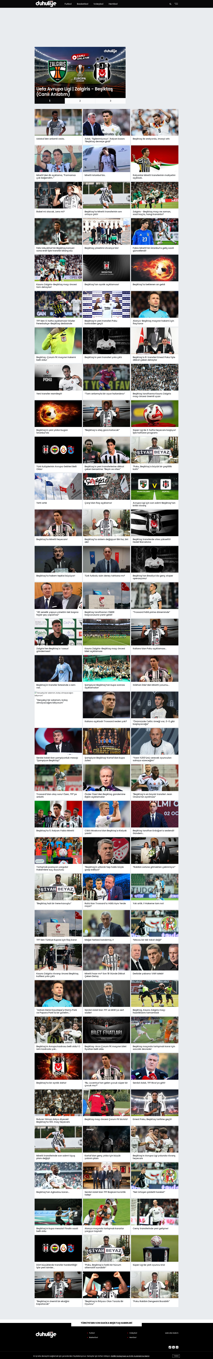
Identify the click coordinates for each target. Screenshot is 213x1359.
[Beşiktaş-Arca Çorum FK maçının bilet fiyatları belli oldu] (106, 1030)
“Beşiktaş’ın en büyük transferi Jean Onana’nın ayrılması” (152, 795)
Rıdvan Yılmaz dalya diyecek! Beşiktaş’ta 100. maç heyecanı (53, 1120)
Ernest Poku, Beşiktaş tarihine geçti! (152, 1119)
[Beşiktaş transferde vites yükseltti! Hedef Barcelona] (154, 523)
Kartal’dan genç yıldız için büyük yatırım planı (103, 1157)
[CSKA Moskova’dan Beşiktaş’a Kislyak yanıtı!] (106, 814)
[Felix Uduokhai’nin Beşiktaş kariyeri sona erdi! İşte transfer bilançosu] (58, 231)
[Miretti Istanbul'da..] (106, 158)
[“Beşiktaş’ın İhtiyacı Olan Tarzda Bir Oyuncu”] (106, 1285)
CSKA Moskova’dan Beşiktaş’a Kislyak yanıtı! (106, 832)
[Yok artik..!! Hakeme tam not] (154, 887)
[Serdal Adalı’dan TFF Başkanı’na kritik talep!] (106, 1175)
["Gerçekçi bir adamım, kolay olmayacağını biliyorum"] (58, 694)
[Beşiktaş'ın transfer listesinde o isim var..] (58, 668)
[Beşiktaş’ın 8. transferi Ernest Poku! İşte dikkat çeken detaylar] (154, 340)
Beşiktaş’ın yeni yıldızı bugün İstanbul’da (52, 431)
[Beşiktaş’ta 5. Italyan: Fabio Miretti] (58, 814)
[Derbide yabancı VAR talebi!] (154, 957)
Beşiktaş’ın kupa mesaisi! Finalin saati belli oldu (57, 1229)
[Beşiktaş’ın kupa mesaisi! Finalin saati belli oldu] (58, 1212)
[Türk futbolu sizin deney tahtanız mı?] (106, 559)
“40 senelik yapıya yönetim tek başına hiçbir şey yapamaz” (57, 613)
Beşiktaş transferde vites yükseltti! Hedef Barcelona (152, 540)
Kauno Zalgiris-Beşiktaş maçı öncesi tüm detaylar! (56, 285)
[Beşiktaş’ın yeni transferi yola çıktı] (106, 340)
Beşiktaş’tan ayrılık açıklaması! (102, 284)
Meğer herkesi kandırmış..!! (99, 939)
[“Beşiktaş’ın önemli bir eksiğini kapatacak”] (58, 1285)
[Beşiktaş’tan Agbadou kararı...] (58, 1175)
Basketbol (82, 3)
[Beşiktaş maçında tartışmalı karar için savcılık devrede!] (154, 1030)
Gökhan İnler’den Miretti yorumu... (151, 685)
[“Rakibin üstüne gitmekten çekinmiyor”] (154, 850)
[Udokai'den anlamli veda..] (58, 122)
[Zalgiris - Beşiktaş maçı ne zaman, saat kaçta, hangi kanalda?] (154, 195)
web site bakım (171, 1333)
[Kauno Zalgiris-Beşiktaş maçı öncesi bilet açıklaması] (106, 632)
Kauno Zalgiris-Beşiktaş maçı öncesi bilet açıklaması (105, 650)
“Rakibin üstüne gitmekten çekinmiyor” (154, 867)
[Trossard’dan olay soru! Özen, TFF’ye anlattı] (58, 777)
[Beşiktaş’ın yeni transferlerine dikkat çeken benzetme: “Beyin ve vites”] (106, 450)
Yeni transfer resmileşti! (49, 393)
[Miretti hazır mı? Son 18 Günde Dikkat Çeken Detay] (106, 957)
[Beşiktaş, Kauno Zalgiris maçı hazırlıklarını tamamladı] (154, 993)
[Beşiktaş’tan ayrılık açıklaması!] (106, 268)
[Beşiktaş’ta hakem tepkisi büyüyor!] (58, 559)
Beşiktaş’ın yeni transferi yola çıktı (103, 357)
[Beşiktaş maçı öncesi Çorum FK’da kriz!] (106, 1102)
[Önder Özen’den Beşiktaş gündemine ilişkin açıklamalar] (106, 777)
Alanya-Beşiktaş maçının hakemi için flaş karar (153, 322)
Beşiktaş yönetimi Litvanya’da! (102, 248)
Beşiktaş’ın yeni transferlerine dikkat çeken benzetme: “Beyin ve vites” (104, 467)
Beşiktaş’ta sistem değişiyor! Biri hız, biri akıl (106, 540)
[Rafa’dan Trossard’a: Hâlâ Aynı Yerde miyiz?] (106, 887)
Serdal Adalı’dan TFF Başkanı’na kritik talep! (105, 1193)
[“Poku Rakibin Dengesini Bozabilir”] (154, 1285)
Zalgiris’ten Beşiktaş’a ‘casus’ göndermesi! (52, 650)
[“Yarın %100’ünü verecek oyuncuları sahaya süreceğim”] (154, 741)
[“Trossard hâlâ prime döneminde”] (154, 595)
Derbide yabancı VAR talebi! (148, 973)
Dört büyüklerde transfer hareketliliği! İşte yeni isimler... (56, 1266)
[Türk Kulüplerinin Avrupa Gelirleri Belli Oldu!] (58, 450)
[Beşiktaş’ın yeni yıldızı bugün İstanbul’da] (58, 413)
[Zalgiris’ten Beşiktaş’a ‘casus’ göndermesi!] (58, 632)
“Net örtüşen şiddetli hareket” (149, 1192)
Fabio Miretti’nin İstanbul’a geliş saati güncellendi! (153, 249)
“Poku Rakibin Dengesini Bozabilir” (151, 1301)
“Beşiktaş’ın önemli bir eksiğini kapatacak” (52, 1302)
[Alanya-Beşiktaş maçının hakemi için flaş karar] (154, 304)
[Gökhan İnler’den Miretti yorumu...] (154, 668)
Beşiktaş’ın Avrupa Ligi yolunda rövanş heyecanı (154, 1157)
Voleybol (98, 3)
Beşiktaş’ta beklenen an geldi (149, 284)
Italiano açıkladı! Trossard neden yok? (106, 721)
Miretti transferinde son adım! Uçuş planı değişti (55, 1157)
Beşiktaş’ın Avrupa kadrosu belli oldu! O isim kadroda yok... (58, 1047)
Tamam (176, 1356)
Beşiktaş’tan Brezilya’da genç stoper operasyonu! (153, 577)
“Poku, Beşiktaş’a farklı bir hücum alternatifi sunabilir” (103, 1266)
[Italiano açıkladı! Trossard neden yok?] (106, 705)
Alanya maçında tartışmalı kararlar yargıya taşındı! (104, 1229)
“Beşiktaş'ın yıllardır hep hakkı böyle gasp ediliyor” (104, 868)
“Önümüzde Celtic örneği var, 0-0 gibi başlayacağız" (154, 722)
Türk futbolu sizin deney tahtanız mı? (105, 575)
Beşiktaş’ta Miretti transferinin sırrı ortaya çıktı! (103, 213)
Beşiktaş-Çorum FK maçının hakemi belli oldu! (56, 358)
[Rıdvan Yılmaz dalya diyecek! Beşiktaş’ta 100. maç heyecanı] (58, 1102)
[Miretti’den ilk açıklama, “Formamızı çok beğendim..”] (58, 158)
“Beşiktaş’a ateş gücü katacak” (102, 430)
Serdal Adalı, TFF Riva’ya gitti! (149, 1082)
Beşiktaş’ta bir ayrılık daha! (51, 1082)
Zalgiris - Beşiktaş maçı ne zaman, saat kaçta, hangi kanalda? (152, 213)
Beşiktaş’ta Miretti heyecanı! (52, 539)
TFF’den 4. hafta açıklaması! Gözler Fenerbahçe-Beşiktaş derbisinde (55, 322)
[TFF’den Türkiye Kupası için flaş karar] (58, 923)
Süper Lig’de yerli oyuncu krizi (149, 1265)
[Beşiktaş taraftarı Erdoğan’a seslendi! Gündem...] (154, 814)
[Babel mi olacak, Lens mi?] (58, 195)
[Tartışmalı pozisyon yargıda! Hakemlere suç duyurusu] (58, 850)
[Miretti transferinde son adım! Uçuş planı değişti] (58, 1139)
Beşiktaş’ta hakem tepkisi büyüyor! (55, 575)
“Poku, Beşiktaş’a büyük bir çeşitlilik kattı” (152, 467)
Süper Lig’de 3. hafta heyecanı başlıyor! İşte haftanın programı (154, 431)
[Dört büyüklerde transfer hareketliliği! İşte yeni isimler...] (58, 1248)
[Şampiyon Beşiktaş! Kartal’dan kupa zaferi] (106, 741)
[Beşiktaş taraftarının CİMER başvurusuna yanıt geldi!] (106, 595)
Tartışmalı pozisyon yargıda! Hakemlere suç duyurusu (52, 868)
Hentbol (113, 3)
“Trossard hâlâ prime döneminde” (151, 612)
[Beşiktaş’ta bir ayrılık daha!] (58, 1066)
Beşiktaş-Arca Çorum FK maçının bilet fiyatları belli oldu (105, 1047)
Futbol (68, 3)
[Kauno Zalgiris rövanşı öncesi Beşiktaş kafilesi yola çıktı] (58, 957)
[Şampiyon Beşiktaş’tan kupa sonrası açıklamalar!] (106, 668)
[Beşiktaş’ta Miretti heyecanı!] (58, 523)
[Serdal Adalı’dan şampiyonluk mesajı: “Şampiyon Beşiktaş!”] (58, 741)
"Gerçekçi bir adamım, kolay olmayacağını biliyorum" (52, 701)
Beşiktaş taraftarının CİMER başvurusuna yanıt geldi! (99, 613)
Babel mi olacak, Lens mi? (50, 211)
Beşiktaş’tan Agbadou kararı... (52, 1192)
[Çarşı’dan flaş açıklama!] (106, 486)
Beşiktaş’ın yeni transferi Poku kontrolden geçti (101, 322)
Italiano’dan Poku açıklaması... (150, 648)
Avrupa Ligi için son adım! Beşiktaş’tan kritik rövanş (154, 504)
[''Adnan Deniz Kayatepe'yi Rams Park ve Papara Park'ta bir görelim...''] (58, 993)
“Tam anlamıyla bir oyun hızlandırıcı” (105, 393)
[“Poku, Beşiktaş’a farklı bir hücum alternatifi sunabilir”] (106, 1248)
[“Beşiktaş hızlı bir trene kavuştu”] (58, 887)
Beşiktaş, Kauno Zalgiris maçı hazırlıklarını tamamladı (149, 1011)
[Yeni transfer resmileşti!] (58, 377)
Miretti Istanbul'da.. (95, 175)
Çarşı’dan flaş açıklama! (98, 503)
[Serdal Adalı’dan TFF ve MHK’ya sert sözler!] (106, 993)
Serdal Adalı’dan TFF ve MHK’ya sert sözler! (104, 1011)
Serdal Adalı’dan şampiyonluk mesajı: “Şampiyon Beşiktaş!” (57, 759)
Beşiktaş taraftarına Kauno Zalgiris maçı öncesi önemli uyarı (152, 395)
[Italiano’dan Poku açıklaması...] (154, 632)
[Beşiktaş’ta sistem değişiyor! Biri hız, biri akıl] (106, 523)
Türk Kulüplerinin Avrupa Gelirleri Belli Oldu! (56, 467)
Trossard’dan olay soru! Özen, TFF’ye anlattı (56, 795)
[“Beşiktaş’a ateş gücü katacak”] (106, 413)
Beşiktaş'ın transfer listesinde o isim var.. (55, 686)
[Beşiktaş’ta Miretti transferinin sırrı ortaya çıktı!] (106, 195)
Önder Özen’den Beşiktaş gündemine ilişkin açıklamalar (105, 795)
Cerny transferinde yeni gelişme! (150, 1228)
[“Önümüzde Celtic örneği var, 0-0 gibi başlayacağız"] (154, 705)
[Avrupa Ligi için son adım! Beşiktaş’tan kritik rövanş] (154, 486)
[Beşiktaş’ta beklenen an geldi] (154, 268)
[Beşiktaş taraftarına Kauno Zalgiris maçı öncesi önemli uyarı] (154, 377)
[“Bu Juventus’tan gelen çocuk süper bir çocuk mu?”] (106, 1066)
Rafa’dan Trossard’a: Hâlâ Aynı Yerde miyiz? (105, 904)
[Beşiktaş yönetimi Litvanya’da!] (106, 231)
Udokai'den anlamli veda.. (50, 138)
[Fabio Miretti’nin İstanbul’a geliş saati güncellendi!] (154, 231)
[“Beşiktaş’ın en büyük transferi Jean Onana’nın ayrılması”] (154, 777)
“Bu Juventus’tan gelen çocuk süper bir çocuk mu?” (106, 1084)
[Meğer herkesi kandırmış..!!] (106, 923)
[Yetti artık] (58, 486)
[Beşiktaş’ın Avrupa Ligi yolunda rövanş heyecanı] (154, 1139)
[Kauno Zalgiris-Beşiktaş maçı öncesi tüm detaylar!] (58, 268)
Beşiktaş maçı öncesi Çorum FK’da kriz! (106, 1119)
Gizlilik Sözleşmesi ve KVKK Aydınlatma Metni (130, 1356)
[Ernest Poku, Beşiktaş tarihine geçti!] (154, 1102)
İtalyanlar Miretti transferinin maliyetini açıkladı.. (154, 176)
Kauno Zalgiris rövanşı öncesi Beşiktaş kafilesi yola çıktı (57, 975)
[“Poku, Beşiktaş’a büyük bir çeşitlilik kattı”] (154, 450)
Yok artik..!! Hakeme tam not (148, 903)
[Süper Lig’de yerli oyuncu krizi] (154, 1248)
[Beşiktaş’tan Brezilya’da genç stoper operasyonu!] (154, 559)
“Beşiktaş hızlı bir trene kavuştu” (53, 903)
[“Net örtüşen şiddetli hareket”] (154, 1175)
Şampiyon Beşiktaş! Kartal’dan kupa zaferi (105, 759)
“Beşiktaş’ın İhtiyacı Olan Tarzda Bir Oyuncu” (104, 1302)
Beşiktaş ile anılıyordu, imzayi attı (151, 138)
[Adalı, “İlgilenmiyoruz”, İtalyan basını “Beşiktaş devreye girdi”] (106, 122)
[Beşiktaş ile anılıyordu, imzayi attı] (154, 122)
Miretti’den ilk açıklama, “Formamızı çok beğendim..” (56, 176)
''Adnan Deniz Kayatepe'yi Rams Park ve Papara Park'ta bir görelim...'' (56, 1011)
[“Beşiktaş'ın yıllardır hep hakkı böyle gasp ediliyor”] (106, 850)
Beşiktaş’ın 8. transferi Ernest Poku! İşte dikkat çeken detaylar (154, 358)
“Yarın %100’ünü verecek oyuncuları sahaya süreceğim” (152, 759)
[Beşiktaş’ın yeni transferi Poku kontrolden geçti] (106, 304)
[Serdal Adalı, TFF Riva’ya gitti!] (154, 1066)
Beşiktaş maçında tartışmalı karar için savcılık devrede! (154, 1047)
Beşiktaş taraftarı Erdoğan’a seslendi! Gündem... (153, 832)
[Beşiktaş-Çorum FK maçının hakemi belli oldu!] (58, 340)
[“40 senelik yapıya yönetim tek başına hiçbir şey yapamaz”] (58, 595)
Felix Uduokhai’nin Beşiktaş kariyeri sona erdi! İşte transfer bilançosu (55, 249)
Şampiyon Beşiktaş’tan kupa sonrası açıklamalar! (105, 686)
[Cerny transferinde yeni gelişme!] (154, 1212)
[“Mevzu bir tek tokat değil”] (154, 923)
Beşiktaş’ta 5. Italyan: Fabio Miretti (55, 830)
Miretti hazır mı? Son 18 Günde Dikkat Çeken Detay (105, 975)
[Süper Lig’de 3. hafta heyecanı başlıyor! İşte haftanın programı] (154, 413)
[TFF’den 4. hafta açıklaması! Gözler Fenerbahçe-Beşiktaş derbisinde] (58, 304)
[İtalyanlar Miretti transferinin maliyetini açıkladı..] (154, 158)
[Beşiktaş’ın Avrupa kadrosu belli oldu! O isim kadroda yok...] (58, 1030)
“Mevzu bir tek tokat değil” (147, 939)
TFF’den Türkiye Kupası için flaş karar (56, 939)
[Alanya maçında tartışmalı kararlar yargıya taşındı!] (106, 1212)
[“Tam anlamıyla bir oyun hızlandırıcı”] (106, 377)
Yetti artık (41, 503)
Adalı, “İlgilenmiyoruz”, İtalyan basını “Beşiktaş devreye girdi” (105, 140)
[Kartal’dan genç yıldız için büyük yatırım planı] (106, 1139)
